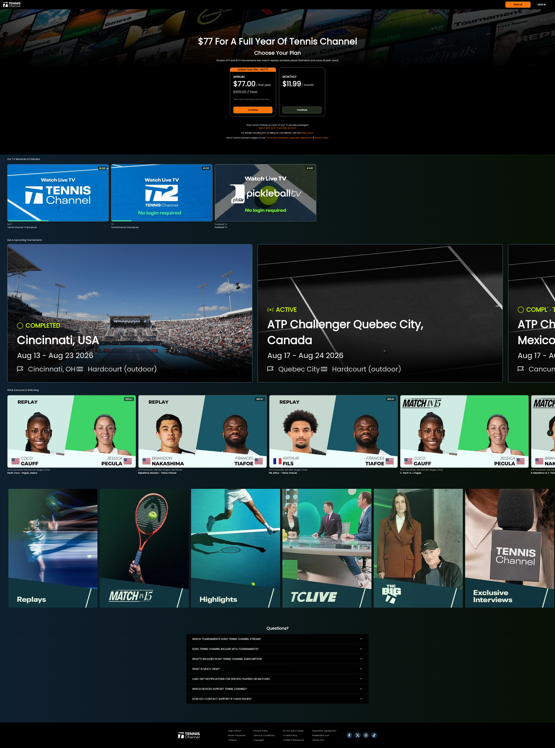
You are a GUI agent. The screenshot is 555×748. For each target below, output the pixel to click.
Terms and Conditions (277, 137)
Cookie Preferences (293, 739)
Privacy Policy (321, 137)
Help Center (307, 132)
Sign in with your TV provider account (277, 127)
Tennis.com (318, 739)
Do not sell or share (293, 730)
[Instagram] (366, 735)
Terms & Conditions (264, 735)
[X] (358, 735)
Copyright (259, 739)
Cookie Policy (290, 735)
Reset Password (236, 735)
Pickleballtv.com (320, 735)
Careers (232, 739)
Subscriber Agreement (300, 137)
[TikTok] (375, 735)
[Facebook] (350, 735)
